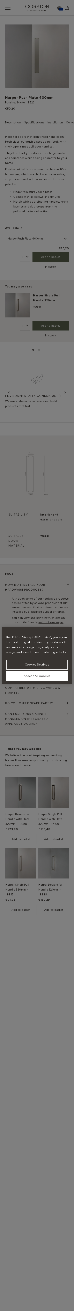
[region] (37, 655)
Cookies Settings (37, 664)
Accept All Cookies (37, 676)
